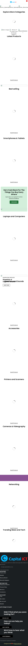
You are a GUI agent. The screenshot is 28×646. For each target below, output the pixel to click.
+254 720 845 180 (4, 570)
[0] (25, 2)
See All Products (14, 80)
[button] (2, 6)
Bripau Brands (17, 643)
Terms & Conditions (14, 198)
